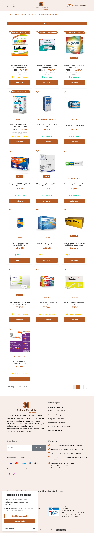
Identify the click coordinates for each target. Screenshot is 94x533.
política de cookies (25, 508)
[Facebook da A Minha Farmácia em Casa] (9, 474)
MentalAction (19, 356)
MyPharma (74, 297)
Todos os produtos (19, 14)
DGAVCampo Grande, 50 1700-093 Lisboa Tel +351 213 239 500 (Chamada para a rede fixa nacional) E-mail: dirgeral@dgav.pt (73, 511)
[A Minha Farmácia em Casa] (41, 6)
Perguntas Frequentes (56, 419)
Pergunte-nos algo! (55, 407)
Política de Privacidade (57, 411)
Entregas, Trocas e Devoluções (59, 426)
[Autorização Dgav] (53, 511)
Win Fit (74, 119)
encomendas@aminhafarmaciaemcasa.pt (67, 453)
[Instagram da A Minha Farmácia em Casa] (14, 474)
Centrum (19, 60)
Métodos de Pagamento (57, 423)
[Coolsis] (61, 529)
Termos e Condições (55, 415)
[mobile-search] (14, 5)
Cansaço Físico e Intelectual (48, 14)
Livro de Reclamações (56, 430)
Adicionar (20, 82)
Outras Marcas (74, 179)
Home (9, 14)
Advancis (19, 119)
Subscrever (39, 448)
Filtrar (48, 23)
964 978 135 (67, 449)
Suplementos (32, 14)
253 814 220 (66, 445)
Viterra (20, 238)
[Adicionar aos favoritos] (10, 32)
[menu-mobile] (8, 5)
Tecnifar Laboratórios (47, 119)
